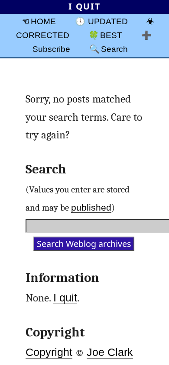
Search (114, 49)
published (91, 207)
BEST (111, 35)
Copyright (49, 352)
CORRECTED (42, 35)
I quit (65, 298)
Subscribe (51, 49)
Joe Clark (110, 352)
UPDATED (108, 21)
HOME (43, 21)
